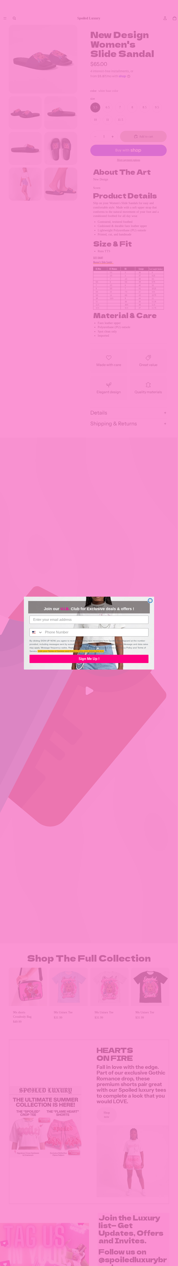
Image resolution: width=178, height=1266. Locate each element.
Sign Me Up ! (89, 659)
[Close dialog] (150, 600)
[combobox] (36, 632)
